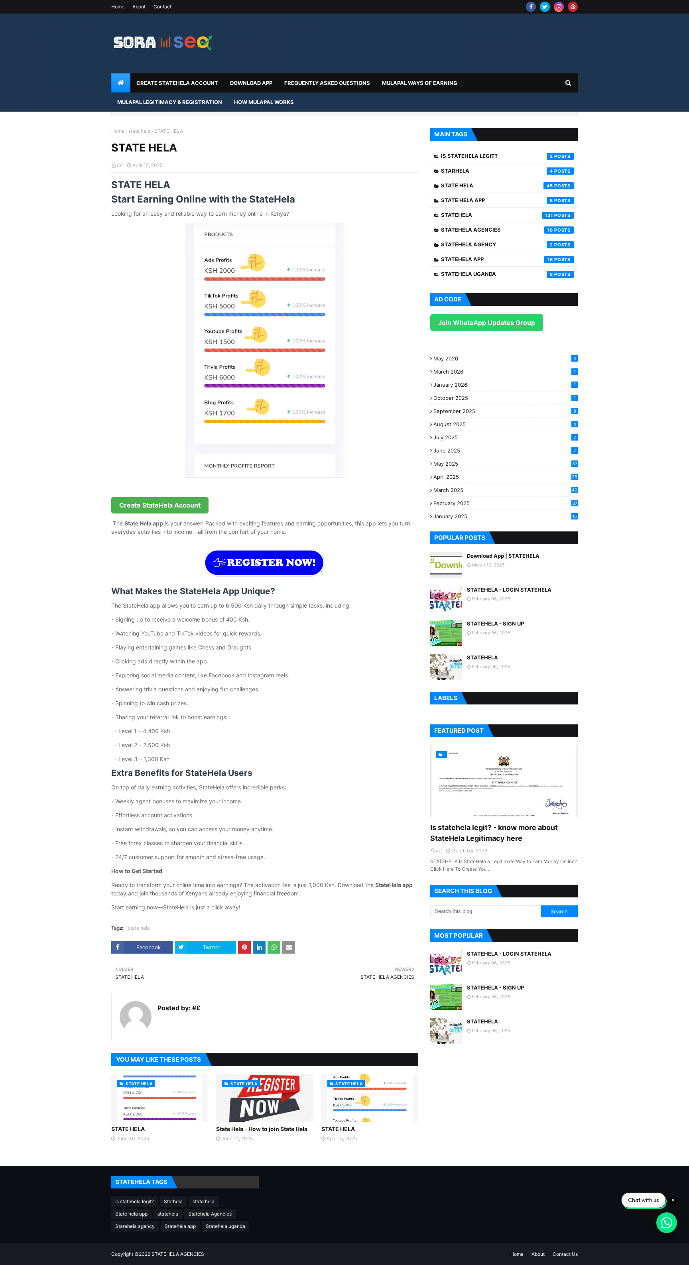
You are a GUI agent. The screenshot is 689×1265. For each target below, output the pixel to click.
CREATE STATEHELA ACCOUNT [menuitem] (177, 83)
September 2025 (504, 411)
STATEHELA (482, 657)
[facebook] (531, 7)
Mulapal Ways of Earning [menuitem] (419, 83)
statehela (497, 215)
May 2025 (505, 463)
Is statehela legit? (497, 156)
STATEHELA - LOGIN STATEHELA (509, 589)
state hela (139, 131)
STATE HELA (128, 1128)
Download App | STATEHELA (503, 556)
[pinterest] (573, 7)
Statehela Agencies (497, 229)
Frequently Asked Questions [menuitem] (327, 83)
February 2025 (505, 503)
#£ (120, 165)
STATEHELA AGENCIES (178, 1254)
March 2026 (504, 371)
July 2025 (504, 437)
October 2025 (504, 398)
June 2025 (504, 450)
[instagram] (559, 7)
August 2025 (504, 424)
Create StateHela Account (160, 505)
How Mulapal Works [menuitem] (264, 102)
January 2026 (504, 385)
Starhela (497, 170)
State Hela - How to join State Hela (261, 1128)
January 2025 (505, 516)
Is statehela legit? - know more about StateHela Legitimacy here (494, 832)
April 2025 (505, 477)
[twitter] (545, 7)
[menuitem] (120, 82)
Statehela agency (497, 244)
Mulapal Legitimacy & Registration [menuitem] (169, 102)
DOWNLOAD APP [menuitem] (251, 83)
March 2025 (505, 490)
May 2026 (504, 358)
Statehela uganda (497, 274)
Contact (162, 7)
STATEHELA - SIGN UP (495, 623)
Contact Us (565, 1254)
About (139, 7)
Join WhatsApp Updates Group (486, 323)
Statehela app (497, 259)
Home (117, 7)
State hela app (497, 200)
